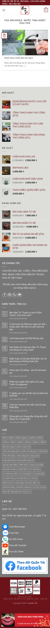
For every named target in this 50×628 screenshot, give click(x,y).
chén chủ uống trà (29, 451)
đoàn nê (6, 492)
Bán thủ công (8, 447)
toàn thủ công (8, 487)
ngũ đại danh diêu (10, 465)
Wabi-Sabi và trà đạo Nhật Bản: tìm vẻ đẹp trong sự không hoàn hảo (28, 359)
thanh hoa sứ (8, 483)
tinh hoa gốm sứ (32, 483)
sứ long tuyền (25, 474)
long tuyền (35, 456)
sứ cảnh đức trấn (10, 474)
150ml (27, 442)
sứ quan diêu (38, 474)
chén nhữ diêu (8, 456)
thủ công (19, 483)
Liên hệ (43, 599)
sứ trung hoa (21, 478)
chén (18, 447)
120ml (5, 442)
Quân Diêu (22, 469)
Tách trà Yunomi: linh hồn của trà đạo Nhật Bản (27, 406)
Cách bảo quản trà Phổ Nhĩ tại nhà (26, 338)
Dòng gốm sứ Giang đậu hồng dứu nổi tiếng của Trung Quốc (28, 417)
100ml (32, 438)
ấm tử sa (27, 492)
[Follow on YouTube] (19, 295)
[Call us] (14, 295)
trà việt (19, 487)
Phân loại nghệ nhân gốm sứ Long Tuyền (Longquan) (26, 383)
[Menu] (3, 10)
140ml (20, 442)
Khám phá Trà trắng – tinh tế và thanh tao (27, 371)
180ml (42, 442)
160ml (35, 442)
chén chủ (26, 447)
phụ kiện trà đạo (9, 469)
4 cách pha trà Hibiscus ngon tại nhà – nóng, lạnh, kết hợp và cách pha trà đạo (28, 327)
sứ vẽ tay (33, 478)
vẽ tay (42, 487)
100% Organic (21, 438)
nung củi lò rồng (36, 465)
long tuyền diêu (9, 460)
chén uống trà (22, 456)
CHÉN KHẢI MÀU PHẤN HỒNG (30, 616)
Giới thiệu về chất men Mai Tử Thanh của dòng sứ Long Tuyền (27, 348)
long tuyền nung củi (25, 460)
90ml (11, 438)
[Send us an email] (9, 295)
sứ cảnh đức (35, 469)
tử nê (35, 487)
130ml (12, 442)
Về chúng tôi (24, 597)
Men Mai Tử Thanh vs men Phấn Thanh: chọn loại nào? (25, 313)
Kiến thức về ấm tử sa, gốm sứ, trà (20, 599)
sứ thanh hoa (8, 478)
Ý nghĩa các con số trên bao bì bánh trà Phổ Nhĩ (28, 394)
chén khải (43, 451)
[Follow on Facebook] (4, 295)
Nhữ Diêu (23, 465)
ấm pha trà (16, 492)
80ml (5, 438)
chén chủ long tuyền (11, 451)
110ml (40, 438)
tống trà (28, 487)
